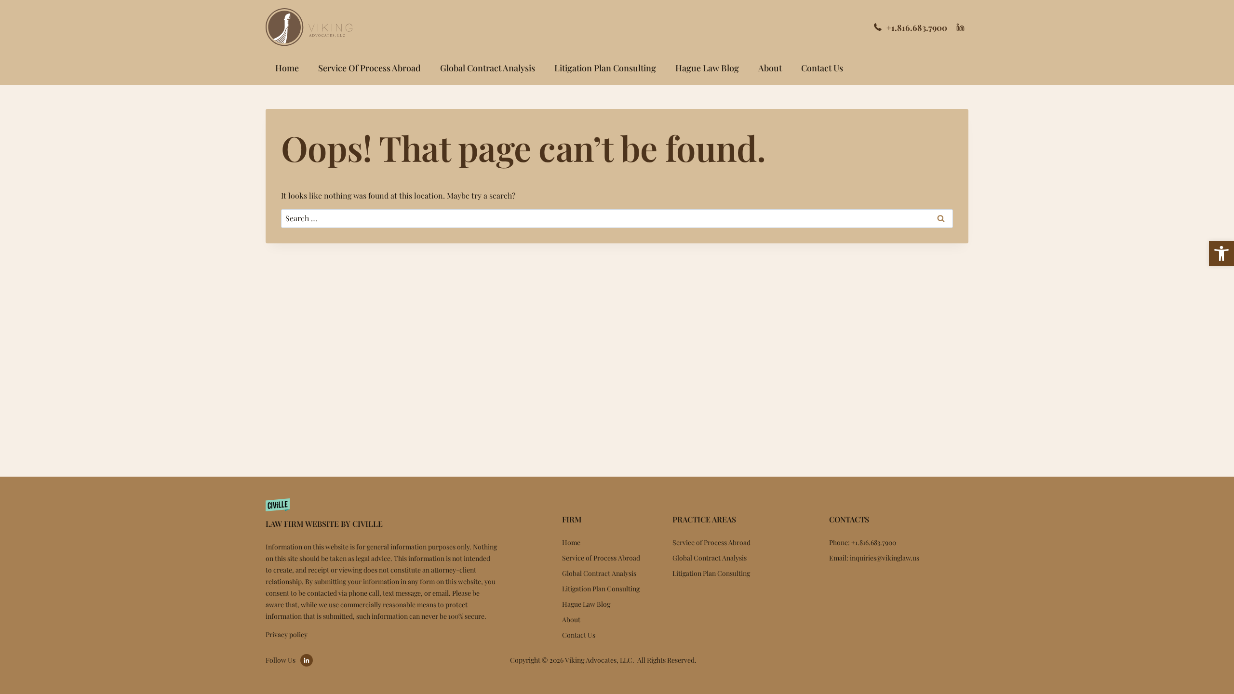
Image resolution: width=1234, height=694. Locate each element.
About (770, 68)
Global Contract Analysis (487, 68)
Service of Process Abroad (369, 68)
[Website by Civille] (381, 512)
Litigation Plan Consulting (605, 68)
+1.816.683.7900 (916, 27)
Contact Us (822, 68)
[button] (1221, 253)
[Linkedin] (960, 27)
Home (287, 68)
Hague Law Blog (707, 68)
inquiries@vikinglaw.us (884, 557)
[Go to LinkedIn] (306, 660)
